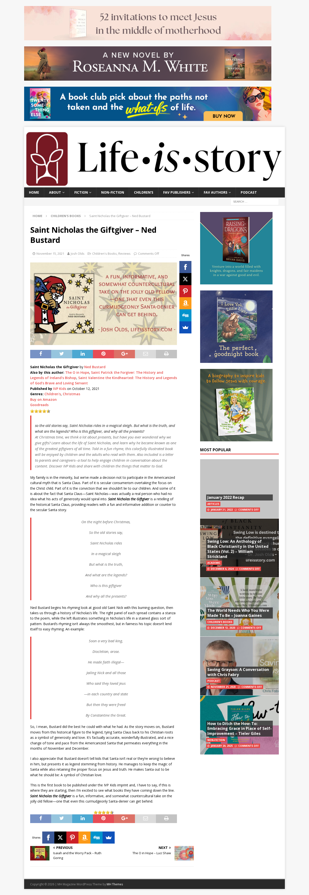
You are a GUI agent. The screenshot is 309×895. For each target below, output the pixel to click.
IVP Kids (59, 388)
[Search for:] (255, 201)
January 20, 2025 (222, 745)
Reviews (124, 253)
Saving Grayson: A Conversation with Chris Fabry (238, 672)
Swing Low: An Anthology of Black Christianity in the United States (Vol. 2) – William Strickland (237, 549)
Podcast (249, 192)
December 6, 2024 (222, 569)
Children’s (143, 192)
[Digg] (185, 315)
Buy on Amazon (43, 399)
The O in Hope (77, 372)
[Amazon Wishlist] (185, 303)
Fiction (81, 192)
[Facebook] (185, 267)
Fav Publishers (176, 192)
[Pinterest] (185, 291)
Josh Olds (77, 253)
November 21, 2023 (223, 687)
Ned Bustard (94, 367)
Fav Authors (215, 192)
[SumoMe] (185, 327)
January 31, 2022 (222, 509)
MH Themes (115, 884)
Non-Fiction (112, 192)
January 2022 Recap (225, 497)
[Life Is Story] (154, 184)
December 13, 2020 (223, 627)
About (55, 192)
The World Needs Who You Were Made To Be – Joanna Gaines (238, 613)
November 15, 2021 (50, 253)
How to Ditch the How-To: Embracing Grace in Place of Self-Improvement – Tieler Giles (239, 728)
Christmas (71, 394)
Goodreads (39, 404)
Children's (52, 394)
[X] (185, 279)
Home (34, 192)
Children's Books (104, 253)
